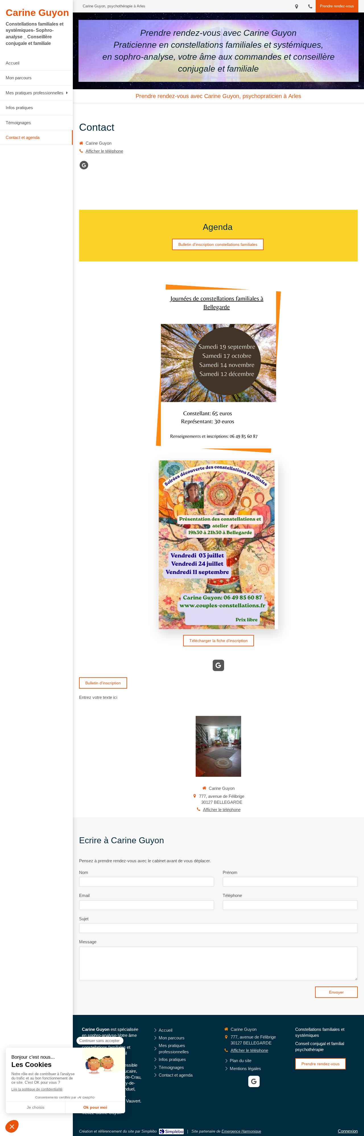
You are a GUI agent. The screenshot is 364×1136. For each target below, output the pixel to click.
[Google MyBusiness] (84, 165)
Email (84, 895)
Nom (83, 872)
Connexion (348, 1131)
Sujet (83, 918)
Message (87, 941)
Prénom (230, 872)
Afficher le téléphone (104, 151)
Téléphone (232, 895)
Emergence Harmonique (241, 1131)
